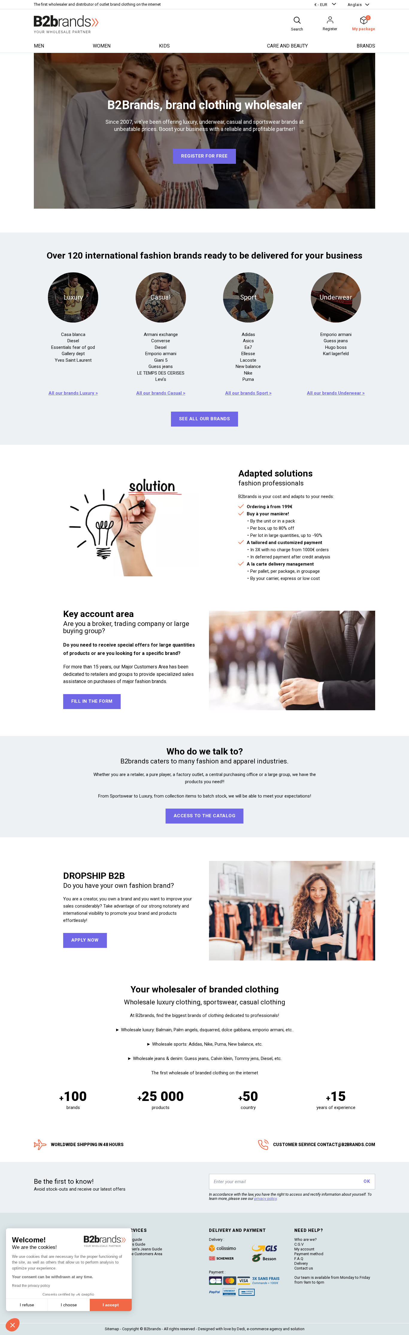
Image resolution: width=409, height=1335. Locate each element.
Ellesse (248, 353)
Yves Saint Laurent (73, 360)
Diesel (73, 340)
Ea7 (248, 347)
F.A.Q (298, 1258)
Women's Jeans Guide (143, 1249)
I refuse (27, 1304)
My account (304, 1249)
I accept (111, 1304)
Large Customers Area (143, 1254)
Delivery (301, 1263)
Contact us (303, 1268)
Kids (164, 46)
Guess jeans (161, 366)
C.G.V (299, 1244)
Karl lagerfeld (336, 353)
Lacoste (248, 360)
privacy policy (265, 1198)
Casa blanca (73, 334)
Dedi (241, 1329)
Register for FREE (204, 156)
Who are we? (305, 1239)
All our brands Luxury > (73, 393)
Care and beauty (287, 46)
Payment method (308, 1254)
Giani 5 (160, 360)
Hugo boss (336, 347)
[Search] (297, 20)
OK (366, 1181)
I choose (69, 1304)
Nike (248, 373)
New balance (248, 366)
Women (101, 46)
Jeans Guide (134, 1244)
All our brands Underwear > (336, 393)
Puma (248, 379)
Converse (160, 340)
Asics (248, 340)
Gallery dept (73, 353)
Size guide (133, 1239)
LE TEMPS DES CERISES (160, 373)
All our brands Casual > (160, 393)
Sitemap (112, 1329)
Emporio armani (160, 353)
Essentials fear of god (73, 347)
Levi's (160, 379)
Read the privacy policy (31, 1286)
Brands (366, 46)
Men (39, 46)
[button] (326, 5)
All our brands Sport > (248, 393)
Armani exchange (161, 334)
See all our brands (204, 418)
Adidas (248, 334)
